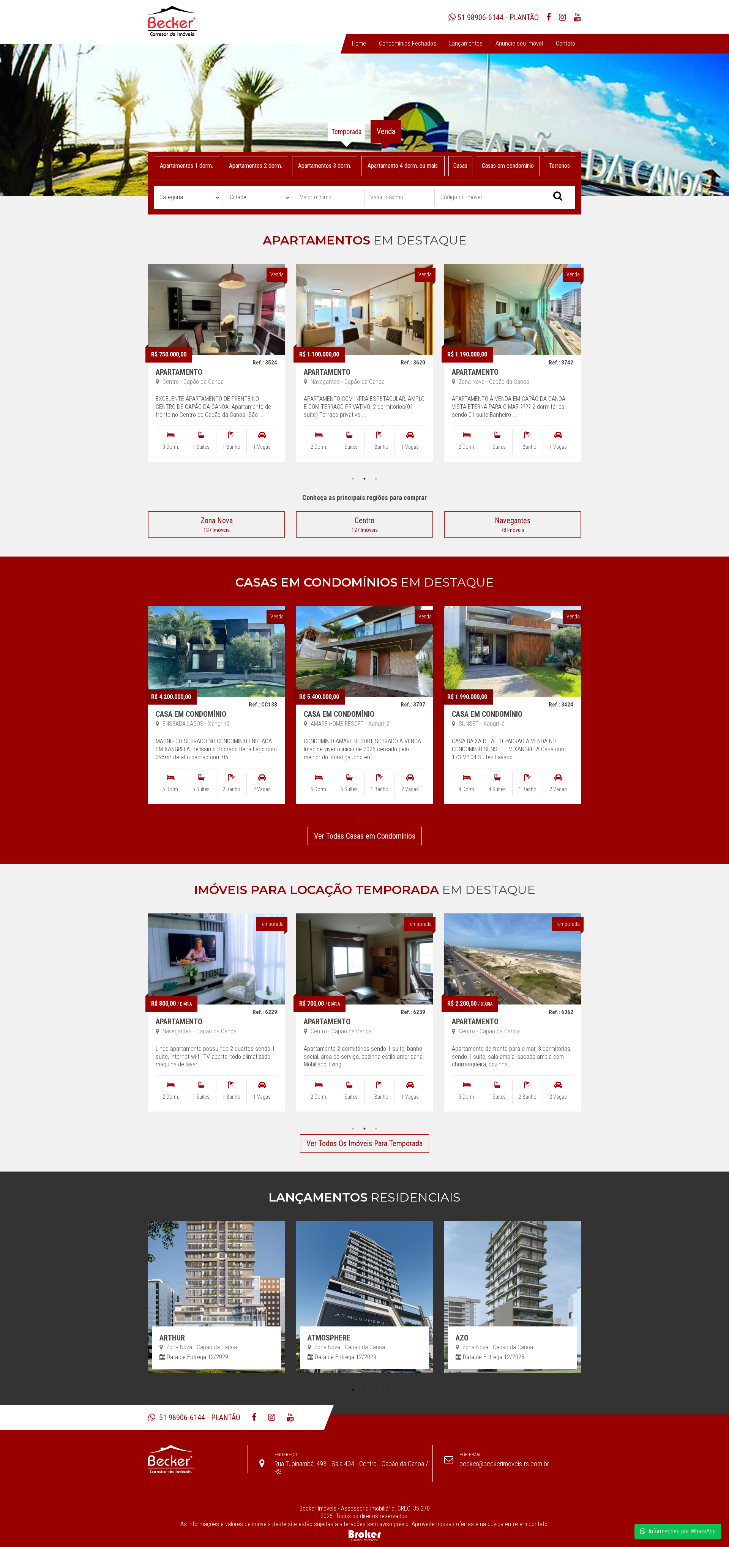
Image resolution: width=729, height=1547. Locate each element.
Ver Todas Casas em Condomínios (364, 836)
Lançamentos (466, 43)
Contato (565, 43)
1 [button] (353, 479)
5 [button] (387, 1390)
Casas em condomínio (508, 165)
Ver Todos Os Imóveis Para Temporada (364, 1143)
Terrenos (559, 165)
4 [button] (376, 1390)
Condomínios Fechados (407, 43)
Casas (460, 165)
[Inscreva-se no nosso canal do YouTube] (577, 22)
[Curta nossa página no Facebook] (548, 22)
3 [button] (376, 479)
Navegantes (512, 524)
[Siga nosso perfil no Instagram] (562, 22)
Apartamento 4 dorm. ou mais (403, 165)
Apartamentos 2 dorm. (255, 165)
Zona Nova (216, 524)
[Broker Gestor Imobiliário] (365, 1535)
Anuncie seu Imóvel (519, 43)
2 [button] (364, 479)
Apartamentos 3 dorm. (324, 165)
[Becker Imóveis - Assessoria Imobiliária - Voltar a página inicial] (172, 21)
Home (359, 43)
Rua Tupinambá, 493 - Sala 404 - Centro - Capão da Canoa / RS (351, 1467)
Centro (365, 524)
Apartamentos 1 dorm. (186, 165)
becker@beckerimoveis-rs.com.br (504, 1464)
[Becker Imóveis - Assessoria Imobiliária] (198, 1459)
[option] (216, 368)
